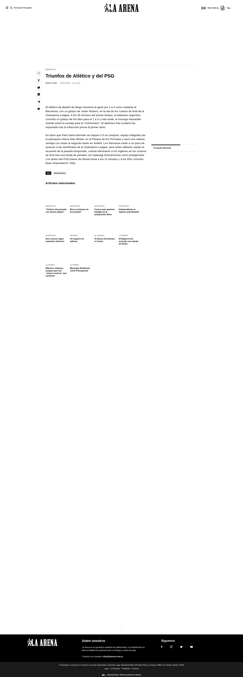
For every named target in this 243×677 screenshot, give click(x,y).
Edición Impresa (60, 173)
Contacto (135, 668)
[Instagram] (171, 647)
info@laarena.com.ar (113, 656)
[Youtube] (191, 647)
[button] (38, 80)
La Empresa (115, 668)
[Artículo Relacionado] (56, 196)
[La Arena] (121, 8)
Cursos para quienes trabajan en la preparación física (104, 212)
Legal (106, 668)
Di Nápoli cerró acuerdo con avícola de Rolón (128, 241)
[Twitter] (181, 647)
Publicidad (126, 668)
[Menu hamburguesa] (7, 8)
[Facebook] (161, 647)
